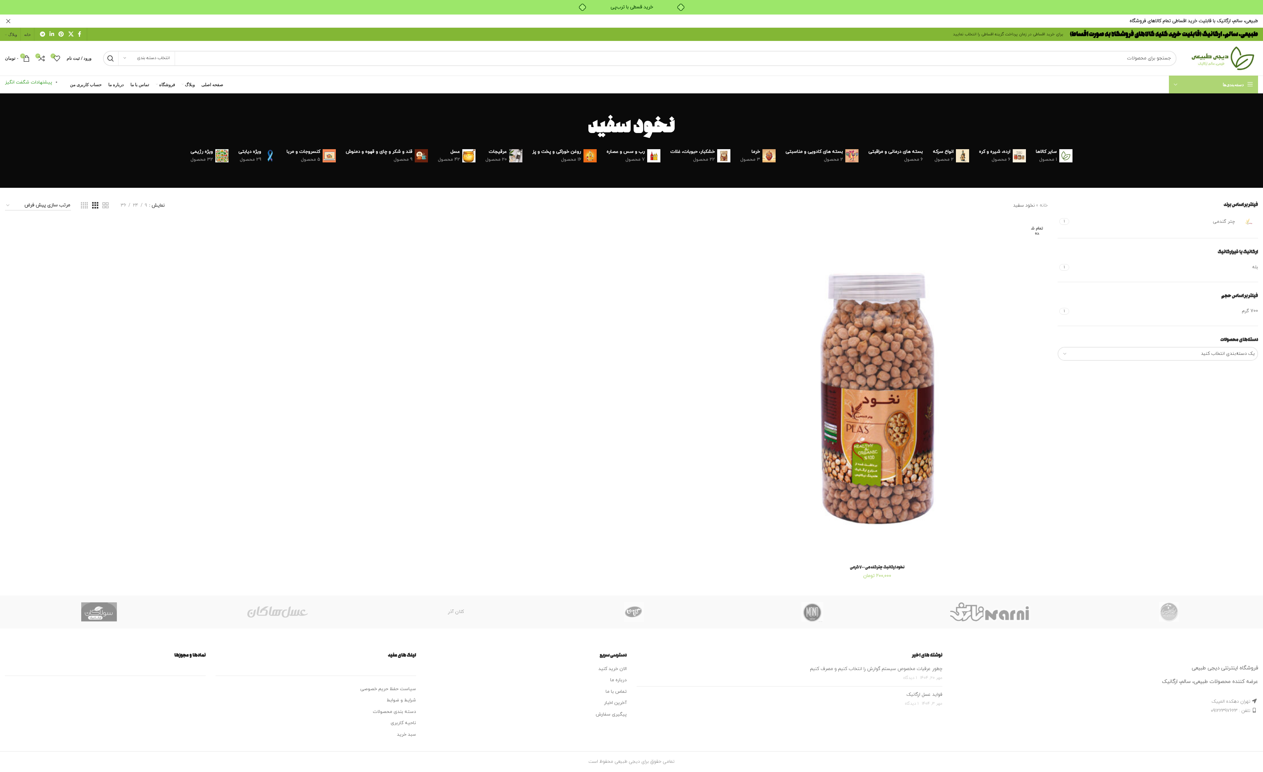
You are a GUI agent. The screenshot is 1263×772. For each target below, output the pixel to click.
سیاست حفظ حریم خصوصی (388, 689)
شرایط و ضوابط (401, 700)
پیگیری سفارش (611, 714)
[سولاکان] (99, 611)
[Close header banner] (8, 21)
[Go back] (683, 126)
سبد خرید (406, 734)
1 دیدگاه (910, 678)
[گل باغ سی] (634, 611)
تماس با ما (616, 691)
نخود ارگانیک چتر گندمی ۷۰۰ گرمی (877, 567)
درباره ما (618, 680)
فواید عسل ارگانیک (924, 694)
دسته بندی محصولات (394, 712)
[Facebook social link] (80, 34)
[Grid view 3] (95, 205)
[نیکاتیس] (1169, 611)
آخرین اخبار (615, 703)
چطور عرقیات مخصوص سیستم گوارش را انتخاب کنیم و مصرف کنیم (876, 669)
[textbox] (1158, 354)
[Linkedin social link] (51, 34)
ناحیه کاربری (403, 723)
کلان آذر (456, 612)
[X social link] (71, 34)
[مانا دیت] (812, 611)
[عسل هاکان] (277, 611)
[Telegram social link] (42, 34)
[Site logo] (1220, 58)
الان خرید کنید (612, 669)
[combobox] (1158, 354)
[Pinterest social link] (61, 34)
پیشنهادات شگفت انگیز (28, 82)
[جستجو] (110, 58)
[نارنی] (990, 611)
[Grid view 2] (105, 205)
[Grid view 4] (84, 205)
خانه (1043, 205)
